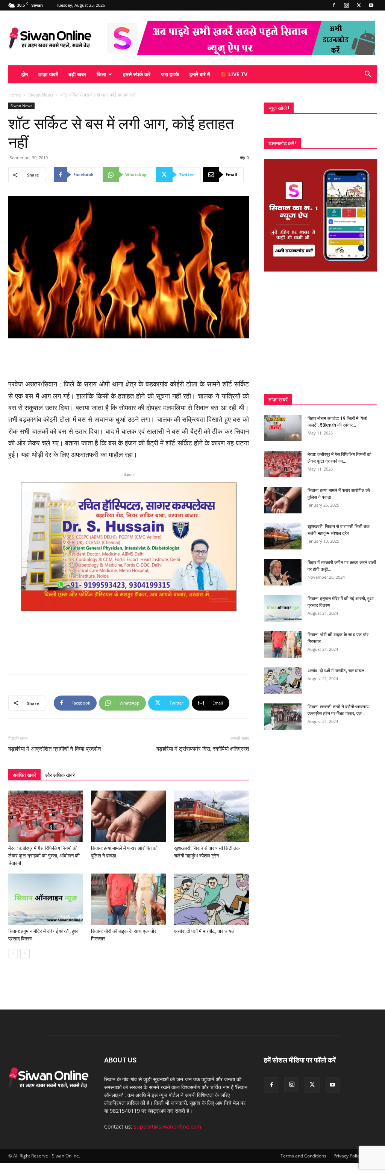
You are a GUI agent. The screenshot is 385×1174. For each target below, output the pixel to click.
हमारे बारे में (199, 74)
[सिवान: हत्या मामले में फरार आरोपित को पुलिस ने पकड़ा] (128, 816)
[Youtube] (371, 5)
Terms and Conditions (303, 1156)
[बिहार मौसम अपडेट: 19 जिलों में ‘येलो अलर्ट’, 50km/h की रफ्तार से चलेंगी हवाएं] (283, 428)
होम (24, 74)
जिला (101, 74)
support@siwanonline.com (167, 1126)
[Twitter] (358, 5)
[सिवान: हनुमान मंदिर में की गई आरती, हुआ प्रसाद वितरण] (45, 899)
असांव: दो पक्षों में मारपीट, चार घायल (204, 931)
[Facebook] (334, 5)
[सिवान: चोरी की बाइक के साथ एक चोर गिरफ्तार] (128, 899)
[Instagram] (346, 5)
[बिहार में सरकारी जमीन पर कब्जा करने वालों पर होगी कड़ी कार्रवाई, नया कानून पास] (283, 572)
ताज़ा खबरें (48, 74)
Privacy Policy (347, 1156)
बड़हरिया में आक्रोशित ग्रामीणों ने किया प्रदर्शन (54, 748)
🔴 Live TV (233, 74)
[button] (368, 74)
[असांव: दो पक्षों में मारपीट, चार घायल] (211, 899)
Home (14, 95)
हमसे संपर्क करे (136, 74)
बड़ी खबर (77, 74)
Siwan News (40, 95)
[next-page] (25, 953)
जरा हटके (170, 74)
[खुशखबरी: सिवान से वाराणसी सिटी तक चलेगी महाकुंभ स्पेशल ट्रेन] (211, 816)
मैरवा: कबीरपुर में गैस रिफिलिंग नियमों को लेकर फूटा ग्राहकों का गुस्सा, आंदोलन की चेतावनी (44, 855)
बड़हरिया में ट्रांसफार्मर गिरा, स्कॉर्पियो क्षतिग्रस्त (202, 748)
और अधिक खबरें (60, 775)
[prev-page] (13, 953)
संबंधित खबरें (24, 775)
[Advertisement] (129, 359)
